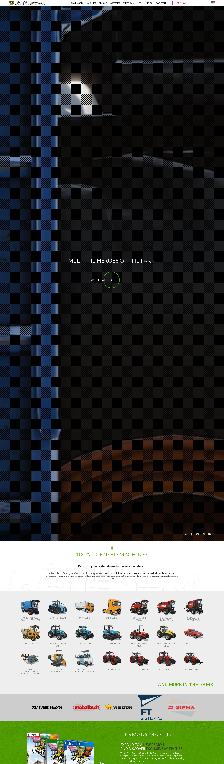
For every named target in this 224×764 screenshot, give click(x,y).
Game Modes (77, 3)
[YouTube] (198, 534)
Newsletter (160, 3)
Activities (115, 3)
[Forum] (210, 534)
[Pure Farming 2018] (27, 2)
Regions (103, 3)
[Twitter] (186, 534)
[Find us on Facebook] (192, 534)
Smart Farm (128, 3)
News (149, 3)
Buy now (181, 3)
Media (140, 3)
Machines (91, 3)
